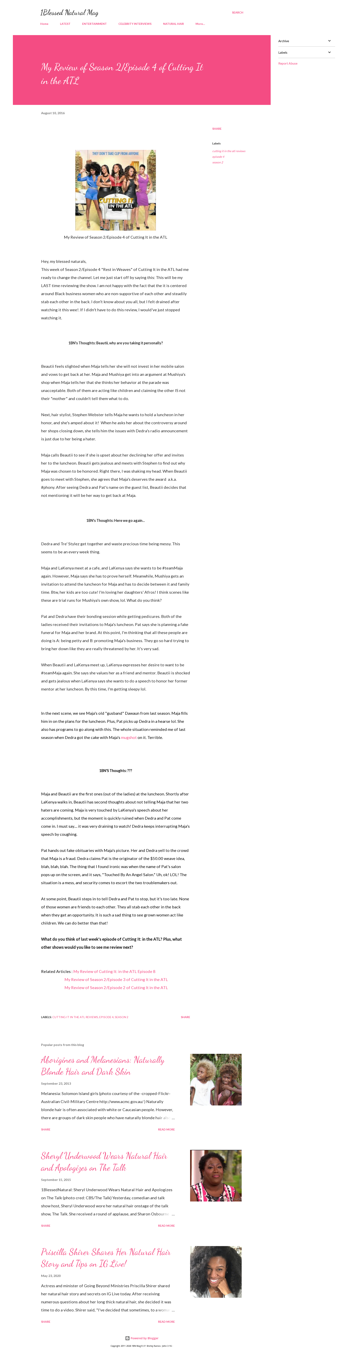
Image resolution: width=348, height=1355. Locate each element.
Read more (166, 1129)
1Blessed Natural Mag (69, 12)
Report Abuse (287, 63)
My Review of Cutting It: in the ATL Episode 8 (114, 971)
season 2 (217, 162)
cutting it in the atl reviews (228, 151)
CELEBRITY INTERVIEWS (134, 23)
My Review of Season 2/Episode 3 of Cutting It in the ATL (116, 979)
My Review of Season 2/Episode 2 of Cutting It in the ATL (116, 987)
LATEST (65, 23)
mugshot (129, 737)
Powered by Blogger (144, 1338)
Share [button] (217, 128)
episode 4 (218, 156)
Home (44, 23)
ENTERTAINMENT (94, 23)
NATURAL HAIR (173, 23)
